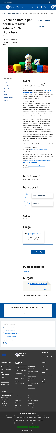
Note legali (31, 403)
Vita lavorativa (18, 373)
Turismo (17, 381)
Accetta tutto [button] (22, 427)
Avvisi (43, 372)
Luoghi (43, 379)
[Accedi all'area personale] (50, 2)
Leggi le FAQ (18, 405)
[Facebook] (37, 7)
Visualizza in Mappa (38, 252)
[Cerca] (53, 7)
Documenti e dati (5, 384)
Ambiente (30, 381)
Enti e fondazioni (5, 374)
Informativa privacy (33, 400)
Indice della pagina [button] (8, 78)
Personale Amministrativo (5, 381)
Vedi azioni (47, 20)
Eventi (19, 13)
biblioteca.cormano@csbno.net (39, 149)
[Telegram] (40, 7)
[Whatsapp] (44, 7)
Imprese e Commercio (20, 376)
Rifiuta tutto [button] (33, 427)
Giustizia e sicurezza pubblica (33, 372)
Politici (2, 377)
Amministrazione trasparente (32, 397)
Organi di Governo (5, 367)
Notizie (44, 367)
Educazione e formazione (31, 368)
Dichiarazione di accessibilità (32, 407)
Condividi (40, 20)
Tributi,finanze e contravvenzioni (32, 377)
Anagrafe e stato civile (20, 368)
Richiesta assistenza (20, 408)
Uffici (2, 372)
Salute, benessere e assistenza (33, 384)
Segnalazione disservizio (18, 401)
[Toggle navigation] (3, 7)
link (42, 420)
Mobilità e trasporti (19, 384)
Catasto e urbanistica (20, 378)
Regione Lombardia (7, 2)
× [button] (54, 413)
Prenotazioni (26, 271)
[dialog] (28, 422)
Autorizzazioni (31, 388)
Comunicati (45, 369)
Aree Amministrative (6, 369)
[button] (28, 430)
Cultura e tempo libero (20, 370)
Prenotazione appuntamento (18, 397)
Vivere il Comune (11, 13)
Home (3, 13)
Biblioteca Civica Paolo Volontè (34, 234)
